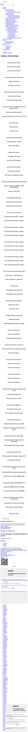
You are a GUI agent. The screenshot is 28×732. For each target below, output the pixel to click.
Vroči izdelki (3, 549)
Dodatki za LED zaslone (11, 29)
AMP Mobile (20, 549)
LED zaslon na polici (10, 22)
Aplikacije (8, 48)
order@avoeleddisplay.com (6, 527)
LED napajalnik (11, 36)
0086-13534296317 (5, 526)
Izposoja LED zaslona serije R (14, 12)
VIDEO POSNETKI (7, 39)
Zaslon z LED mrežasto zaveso (12, 26)
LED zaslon (3, 550)
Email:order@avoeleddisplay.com (7, 555)
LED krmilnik (11, 34)
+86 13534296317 (4, 556)
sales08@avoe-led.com (5, 528)
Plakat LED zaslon (9, 23)
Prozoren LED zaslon (10, 19)
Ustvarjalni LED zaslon (10, 27)
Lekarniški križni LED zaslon (12, 24)
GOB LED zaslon (9, 9)
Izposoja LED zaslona (10, 10)
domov (4, 7)
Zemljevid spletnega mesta (11, 549)
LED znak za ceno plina (11, 20)
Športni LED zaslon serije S (14, 15)
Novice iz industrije (10, 42)
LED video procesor (12, 35)
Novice (4, 40)
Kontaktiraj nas (6, 49)
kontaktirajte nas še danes (6, 538)
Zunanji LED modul (12, 30)
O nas (4, 44)
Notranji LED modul (12, 32)
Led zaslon (20, 550)
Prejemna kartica (11, 33)
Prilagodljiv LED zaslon (13, 28)
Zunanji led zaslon (14, 550)
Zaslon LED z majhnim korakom (12, 17)
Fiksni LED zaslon (9, 13)
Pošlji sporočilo (4, 553)
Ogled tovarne (9, 46)
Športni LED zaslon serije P (14, 16)
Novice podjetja (9, 41)
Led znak (8, 550)
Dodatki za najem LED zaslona (14, 37)
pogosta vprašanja (6, 43)
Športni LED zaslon (10, 14)
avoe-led (2, 557)
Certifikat (8, 47)
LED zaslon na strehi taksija (11, 21)
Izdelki (4, 8)
